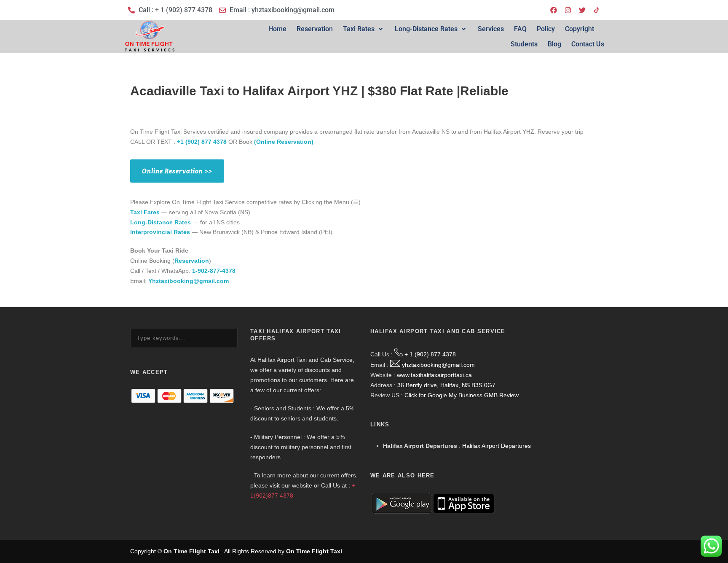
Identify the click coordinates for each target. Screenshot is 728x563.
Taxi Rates (359, 29)
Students (524, 44)
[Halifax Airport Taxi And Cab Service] (596, 10)
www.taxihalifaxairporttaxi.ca (434, 375)
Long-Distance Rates (426, 29)
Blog (554, 44)
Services (491, 29)
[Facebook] (553, 10)
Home (277, 29)
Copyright (579, 29)
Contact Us (587, 44)
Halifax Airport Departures (496, 445)
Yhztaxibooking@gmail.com (188, 280)
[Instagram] (568, 10)
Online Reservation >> (177, 171)
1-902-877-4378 (214, 270)
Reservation (315, 29)
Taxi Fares (145, 212)
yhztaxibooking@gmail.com (438, 364)
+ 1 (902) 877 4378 (430, 354)
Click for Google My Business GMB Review (461, 395)
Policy (546, 29)
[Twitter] (582, 10)
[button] (364, 29)
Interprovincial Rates (160, 232)
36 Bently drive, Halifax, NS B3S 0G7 (446, 385)
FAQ (520, 29)
